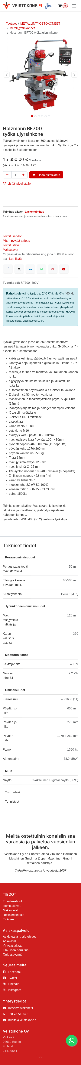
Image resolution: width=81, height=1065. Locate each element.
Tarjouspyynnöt (13, 954)
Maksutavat (10, 250)
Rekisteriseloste (13, 915)
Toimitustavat (11, 245)
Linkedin (13, 984)
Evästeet (9, 919)
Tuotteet (11, 23)
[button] (6, 75)
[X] (19, 268)
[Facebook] (7, 268)
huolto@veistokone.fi (22, 1020)
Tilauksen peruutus (15, 950)
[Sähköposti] (63, 268)
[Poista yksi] (7, 174)
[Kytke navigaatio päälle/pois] (74, 6)
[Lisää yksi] (23, 174)
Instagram (14, 990)
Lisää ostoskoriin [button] (48, 175)
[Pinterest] (52, 268)
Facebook (14, 972)
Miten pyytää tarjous (16, 240)
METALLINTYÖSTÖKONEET (40, 23)
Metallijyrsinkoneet (22, 28)
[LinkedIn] (30, 268)
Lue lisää (15, 259)
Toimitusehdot (12, 236)
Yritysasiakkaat (13, 945)
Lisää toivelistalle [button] (19, 183)
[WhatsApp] (41, 268)
